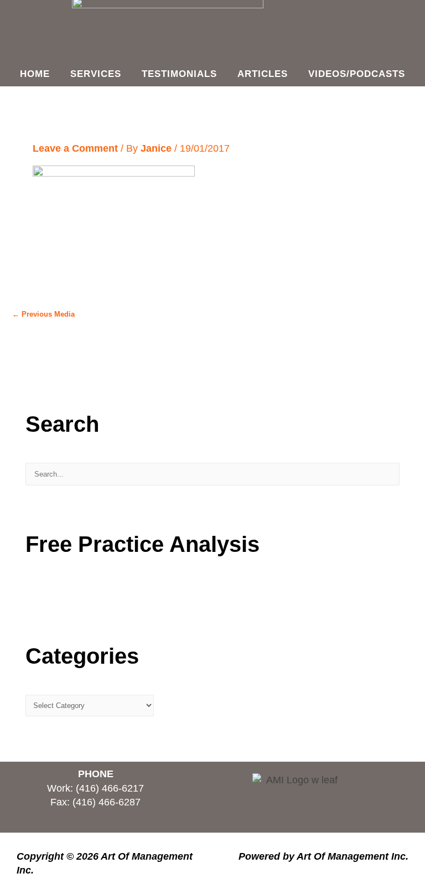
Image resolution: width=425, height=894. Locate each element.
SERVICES (95, 74)
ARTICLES (262, 74)
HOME (35, 74)
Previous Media (43, 314)
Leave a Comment (75, 148)
